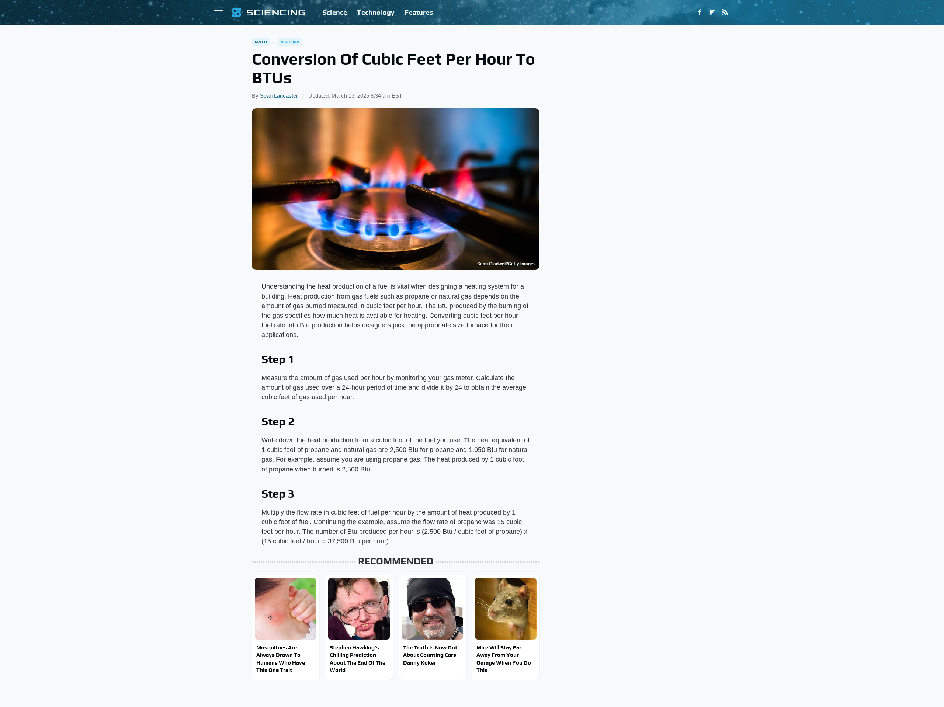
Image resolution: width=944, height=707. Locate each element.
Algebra (290, 41)
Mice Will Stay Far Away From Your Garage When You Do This (503, 658)
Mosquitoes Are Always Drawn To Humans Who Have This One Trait (280, 658)
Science (335, 12)
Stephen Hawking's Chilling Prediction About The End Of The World (357, 658)
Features (419, 12)
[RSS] (725, 12)
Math (261, 41)
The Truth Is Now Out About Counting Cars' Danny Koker (430, 655)
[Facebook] (700, 12)
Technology (376, 12)
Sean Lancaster (279, 96)
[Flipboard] (712, 12)
